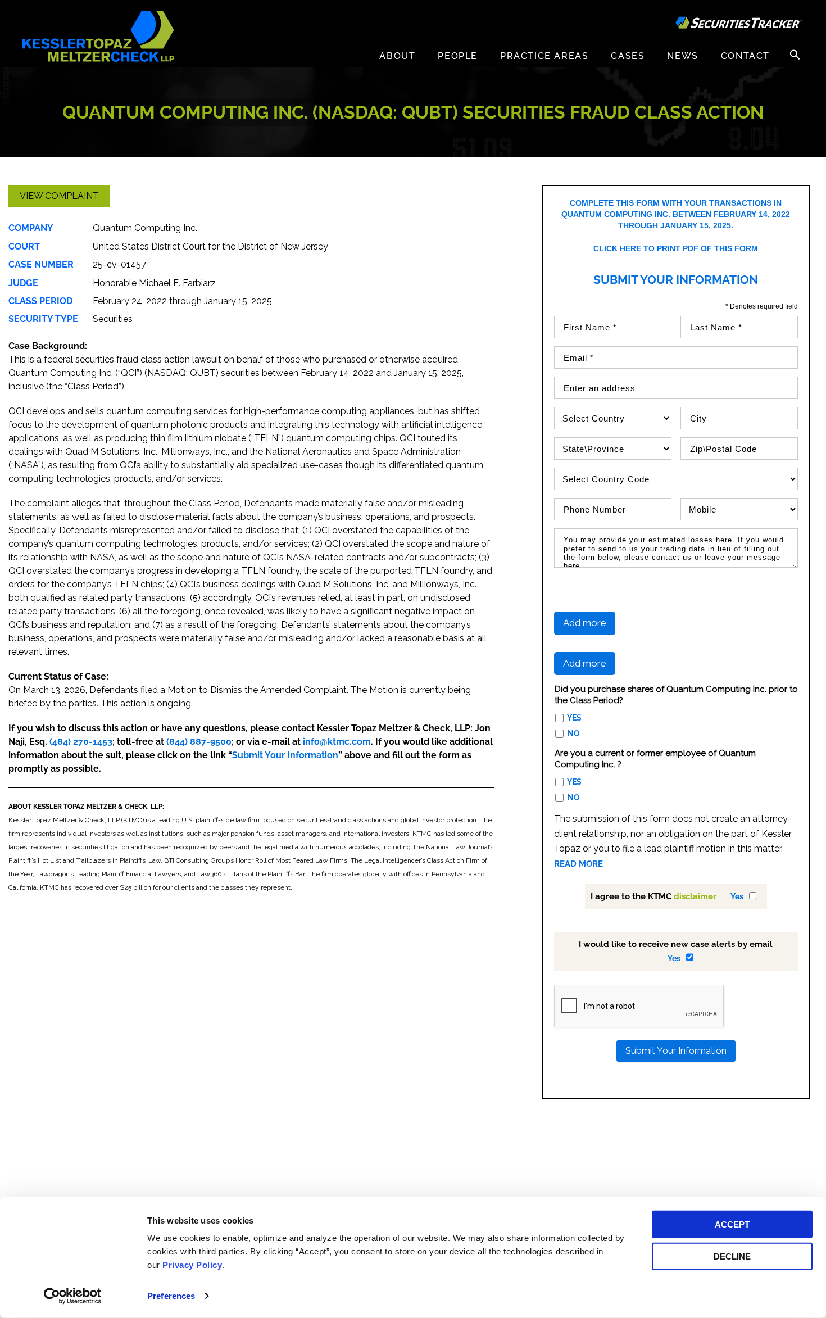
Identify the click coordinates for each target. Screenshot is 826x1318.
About (397, 56)
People (458, 56)
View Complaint (59, 196)
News (682, 56)
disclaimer (695, 896)
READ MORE (578, 864)
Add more (584, 622)
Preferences (171, 1296)
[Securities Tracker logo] (739, 24)
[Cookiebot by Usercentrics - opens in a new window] (73, 1296)
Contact (745, 56)
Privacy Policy (192, 1265)
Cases (628, 56)
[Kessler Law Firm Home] (98, 35)
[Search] (795, 54)
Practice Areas (544, 56)
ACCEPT (732, 1224)
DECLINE (732, 1256)
